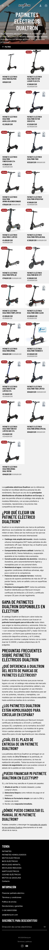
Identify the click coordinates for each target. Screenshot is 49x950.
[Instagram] (22, 945)
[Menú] (3, 6)
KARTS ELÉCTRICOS (10, 871)
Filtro (8, 47)
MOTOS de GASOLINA (11, 878)
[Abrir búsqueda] (8, 5)
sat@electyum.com (10, 915)
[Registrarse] (44, 926)
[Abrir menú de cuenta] (40, 5)
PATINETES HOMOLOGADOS (14, 855)
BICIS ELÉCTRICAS (10, 861)
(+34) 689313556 (9, 910)
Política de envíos (9, 902)
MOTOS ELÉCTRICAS (11, 858)
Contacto (6, 881)
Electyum (27, 937)
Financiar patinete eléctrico (13, 893)
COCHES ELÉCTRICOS (11, 874)
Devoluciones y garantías (12, 906)
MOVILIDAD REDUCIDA (11, 868)
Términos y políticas (24, 941)
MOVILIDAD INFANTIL (11, 864)
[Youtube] (26, 945)
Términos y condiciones (11, 897)
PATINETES (6, 851)
